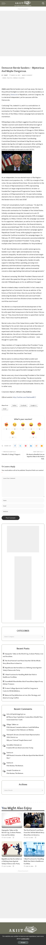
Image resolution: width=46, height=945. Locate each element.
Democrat (13, 94)
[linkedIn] (31, 446)
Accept (23, 942)
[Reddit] (36, 446)
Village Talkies (11, 724)
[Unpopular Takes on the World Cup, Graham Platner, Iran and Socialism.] (12, 820)
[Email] (42, 446)
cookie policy (25, 938)
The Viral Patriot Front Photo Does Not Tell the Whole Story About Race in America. (34, 832)
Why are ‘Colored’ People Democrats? (19, 740)
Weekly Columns (18, 78)
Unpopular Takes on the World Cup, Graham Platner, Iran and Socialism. (11, 832)
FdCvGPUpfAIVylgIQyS (15, 714)
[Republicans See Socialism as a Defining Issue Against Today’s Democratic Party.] (12, 849)
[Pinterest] (26, 446)
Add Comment (27, 75)
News (4, 78)
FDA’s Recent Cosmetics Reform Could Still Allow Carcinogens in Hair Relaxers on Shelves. (23, 728)
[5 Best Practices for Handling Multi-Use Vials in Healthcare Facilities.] (34, 849)
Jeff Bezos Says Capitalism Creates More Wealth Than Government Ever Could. (25, 718)
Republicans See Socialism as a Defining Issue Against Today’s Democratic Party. (12, 861)
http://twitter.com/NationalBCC (24, 397)
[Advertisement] (23, 33)
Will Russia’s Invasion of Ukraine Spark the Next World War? (25, 756)
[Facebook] (15, 446)
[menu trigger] (4, 3)
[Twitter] (20, 446)
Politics (9, 78)
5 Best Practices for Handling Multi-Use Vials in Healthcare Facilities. (34, 861)
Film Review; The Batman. (15, 766)
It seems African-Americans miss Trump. (20, 748)
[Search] (43, 3)
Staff (6, 75)
